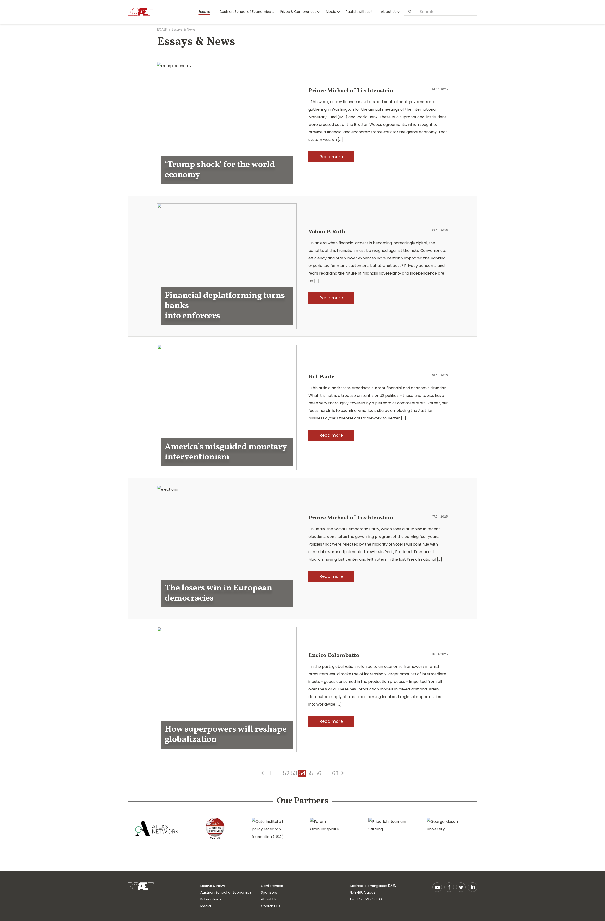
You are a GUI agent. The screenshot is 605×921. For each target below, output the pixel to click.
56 (317, 773)
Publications (210, 899)
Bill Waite (321, 377)
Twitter (461, 887)
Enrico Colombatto (333, 655)
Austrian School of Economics (245, 11)
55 (309, 773)
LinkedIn (472, 887)
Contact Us (270, 906)
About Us (389, 11)
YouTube (437, 887)
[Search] (410, 12)
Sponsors (269, 892)
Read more (331, 157)
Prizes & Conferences (298, 11)
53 (293, 773)
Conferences (272, 885)
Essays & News (213, 885)
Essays (204, 11)
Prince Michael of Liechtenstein (350, 91)
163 (334, 773)
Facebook (449, 887)
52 (286, 773)
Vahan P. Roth (326, 232)
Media (331, 11)
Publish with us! (359, 11)
